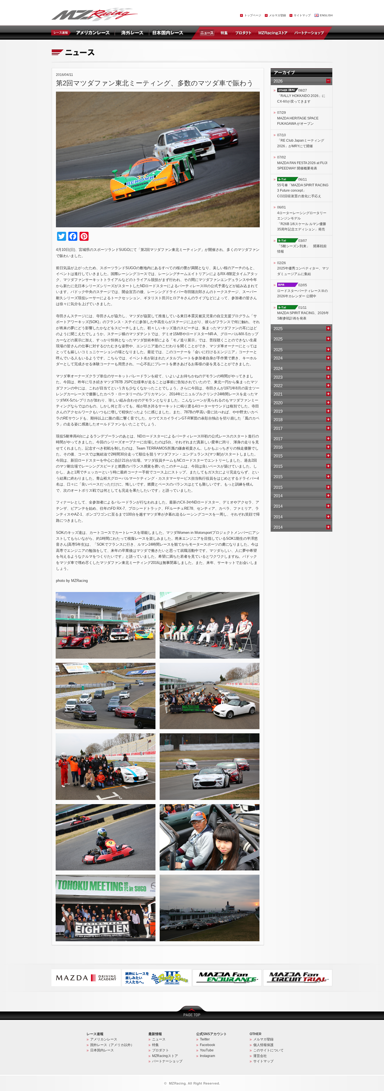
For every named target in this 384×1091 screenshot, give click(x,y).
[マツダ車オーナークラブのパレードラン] (105, 665)
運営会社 (260, 1056)
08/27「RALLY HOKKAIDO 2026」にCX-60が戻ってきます (301, 96)
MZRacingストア (273, 33)
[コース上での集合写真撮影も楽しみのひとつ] (209, 665)
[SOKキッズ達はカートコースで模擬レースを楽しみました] (105, 807)
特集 (224, 33)
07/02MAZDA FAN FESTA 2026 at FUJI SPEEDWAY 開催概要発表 (302, 162)
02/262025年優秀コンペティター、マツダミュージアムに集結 (303, 268)
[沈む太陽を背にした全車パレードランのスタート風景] (209, 877)
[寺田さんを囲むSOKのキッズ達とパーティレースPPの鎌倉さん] (105, 736)
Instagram (207, 1056)
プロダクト (243, 33)
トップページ (252, 15)
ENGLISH (326, 15)
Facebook (207, 1045)
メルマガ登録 (277, 15)
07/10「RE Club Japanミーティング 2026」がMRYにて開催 (300, 140)
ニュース (208, 33)
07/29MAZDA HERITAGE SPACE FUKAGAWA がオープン (298, 118)
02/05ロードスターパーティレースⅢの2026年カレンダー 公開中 (302, 290)
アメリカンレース (103, 1039)
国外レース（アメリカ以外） (112, 1045)
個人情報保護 (263, 1045)
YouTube (207, 1050)
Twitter (205, 1039)
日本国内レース (102, 1050)
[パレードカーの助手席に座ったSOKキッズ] (209, 807)
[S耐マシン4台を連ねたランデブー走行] (209, 736)
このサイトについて (268, 1050)
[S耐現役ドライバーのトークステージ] (209, 594)
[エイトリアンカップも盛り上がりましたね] (105, 877)
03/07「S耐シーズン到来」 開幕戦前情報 (302, 246)
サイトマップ (302, 15)
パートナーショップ (309, 33)
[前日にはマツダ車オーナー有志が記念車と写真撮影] (105, 594)
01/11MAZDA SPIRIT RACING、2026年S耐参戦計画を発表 (303, 313)
